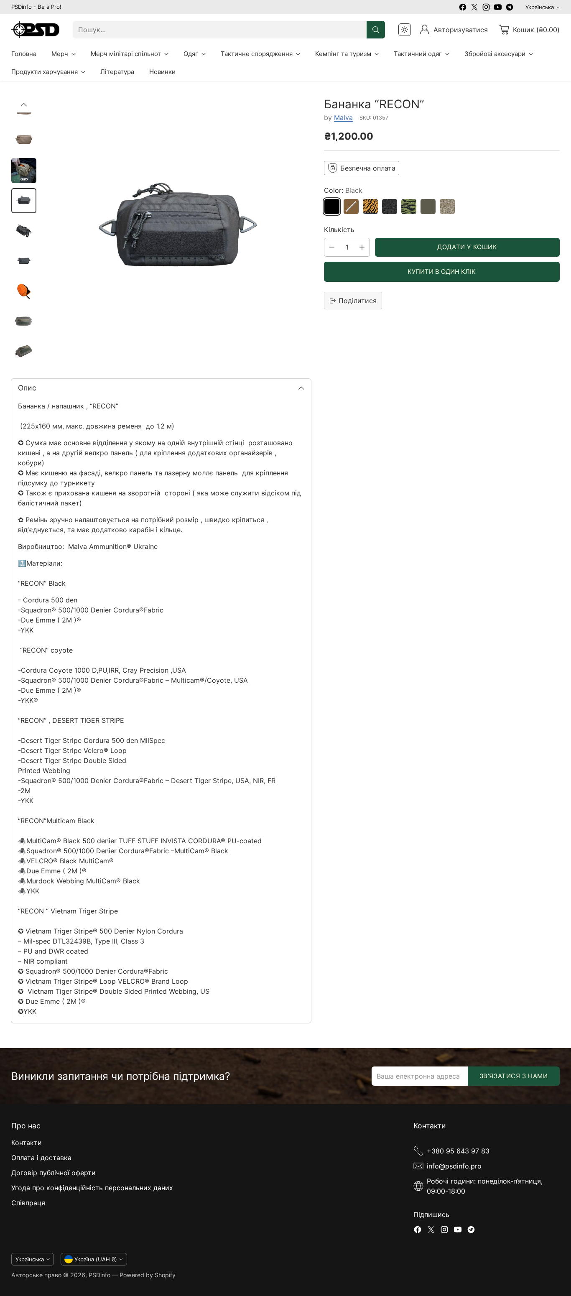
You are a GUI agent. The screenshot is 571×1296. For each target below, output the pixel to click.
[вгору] (23, 104)
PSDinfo (99, 1274)
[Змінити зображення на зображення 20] (23, 230)
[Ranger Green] (428, 206)
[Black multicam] (390, 206)
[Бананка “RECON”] (178, 230)
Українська (539, 7)
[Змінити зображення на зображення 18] (23, 170)
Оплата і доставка (41, 1157)
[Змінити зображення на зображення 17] (23, 140)
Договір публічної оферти (53, 1172)
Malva (343, 117)
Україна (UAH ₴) (95, 1259)
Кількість (339, 229)
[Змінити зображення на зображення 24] (23, 351)
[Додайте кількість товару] (362, 247)
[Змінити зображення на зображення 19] (23, 200)
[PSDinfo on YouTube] (498, 8)
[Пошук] (376, 29)
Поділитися (358, 300)
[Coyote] (351, 206)
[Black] (332, 206)
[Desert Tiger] (370, 206)
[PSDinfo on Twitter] (474, 8)
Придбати (441, 272)
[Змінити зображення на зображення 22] (23, 291)
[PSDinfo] (35, 29)
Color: (343, 190)
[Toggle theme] (404, 29)
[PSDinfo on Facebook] (463, 8)
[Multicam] (447, 206)
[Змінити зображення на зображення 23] (23, 321)
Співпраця (28, 1203)
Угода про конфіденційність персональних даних (92, 1188)
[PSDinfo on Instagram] (486, 8)
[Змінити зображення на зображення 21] (23, 260)
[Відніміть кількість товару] (331, 247)
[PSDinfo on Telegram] (509, 8)
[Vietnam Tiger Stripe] (409, 206)
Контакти (26, 1142)
